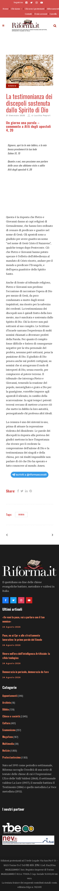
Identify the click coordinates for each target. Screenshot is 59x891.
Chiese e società (11, 716)
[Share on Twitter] (21, 490)
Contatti (28, 14)
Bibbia (21, 514)
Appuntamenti (9, 696)
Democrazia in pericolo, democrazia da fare (25, 672)
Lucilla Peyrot (42, 115)
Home (5, 9)
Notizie (6, 750)
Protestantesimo (11, 757)
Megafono (7, 737)
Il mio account (40, 14)
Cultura (6, 723)
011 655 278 (32, 865)
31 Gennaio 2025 (15, 115)
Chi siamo (15, 9)
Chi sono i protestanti (34, 9)
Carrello (53, 14)
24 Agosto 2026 (11, 627)
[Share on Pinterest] (30, 490)
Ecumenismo (8, 730)
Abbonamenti (53, 9)
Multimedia (8, 744)
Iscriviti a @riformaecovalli (31, 474)
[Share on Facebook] (18, 490)
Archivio (6, 702)
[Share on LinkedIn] (26, 490)
